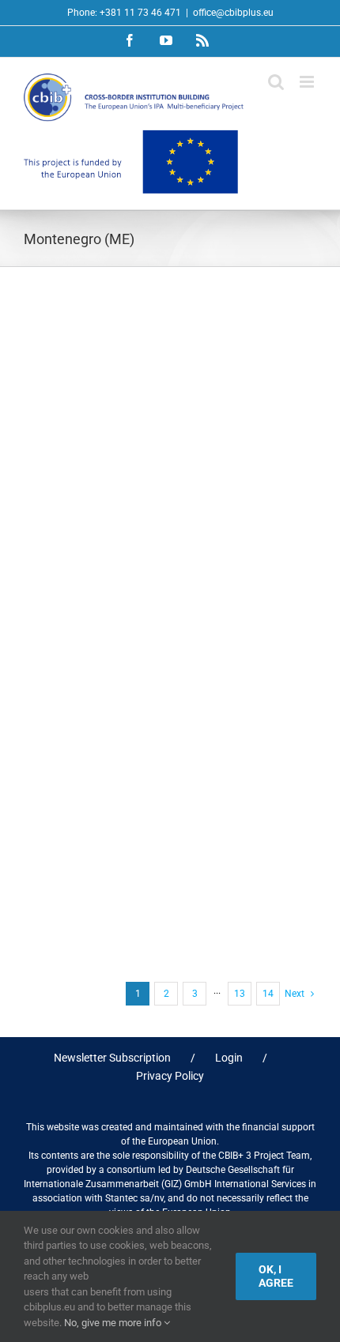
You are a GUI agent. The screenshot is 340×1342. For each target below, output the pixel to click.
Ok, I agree (276, 1276)
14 (268, 993)
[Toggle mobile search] (276, 81)
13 (239, 993)
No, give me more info (114, 1323)
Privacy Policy (170, 1075)
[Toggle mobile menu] (308, 81)
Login (229, 1057)
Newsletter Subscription (112, 1057)
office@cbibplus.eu (233, 12)
